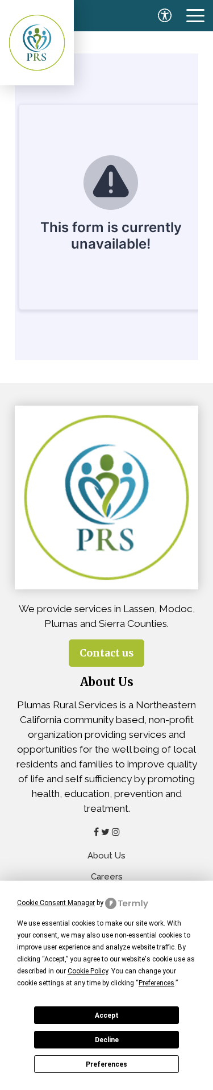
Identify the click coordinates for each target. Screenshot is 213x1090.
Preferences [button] (156, 983)
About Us (106, 855)
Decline (107, 1040)
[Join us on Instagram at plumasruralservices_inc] (116, 831)
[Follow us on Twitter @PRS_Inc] (105, 831)
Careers (107, 877)
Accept (107, 1015)
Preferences (106, 1064)
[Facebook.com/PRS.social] (96, 831)
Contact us (106, 653)
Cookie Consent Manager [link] (56, 903)
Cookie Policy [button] (88, 971)
